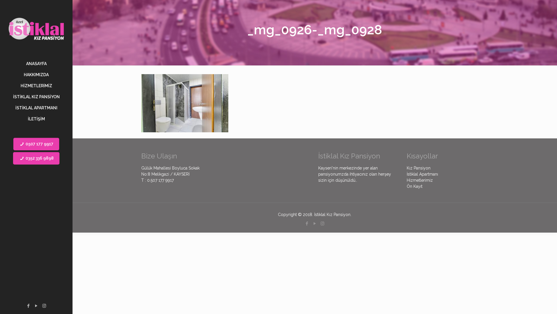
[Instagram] (44, 305)
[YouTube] (36, 305)
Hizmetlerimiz (420, 180)
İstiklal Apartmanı (422, 174)
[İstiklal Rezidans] (36, 29)
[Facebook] (29, 305)
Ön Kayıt (414, 186)
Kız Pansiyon (419, 168)
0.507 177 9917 (160, 180)
